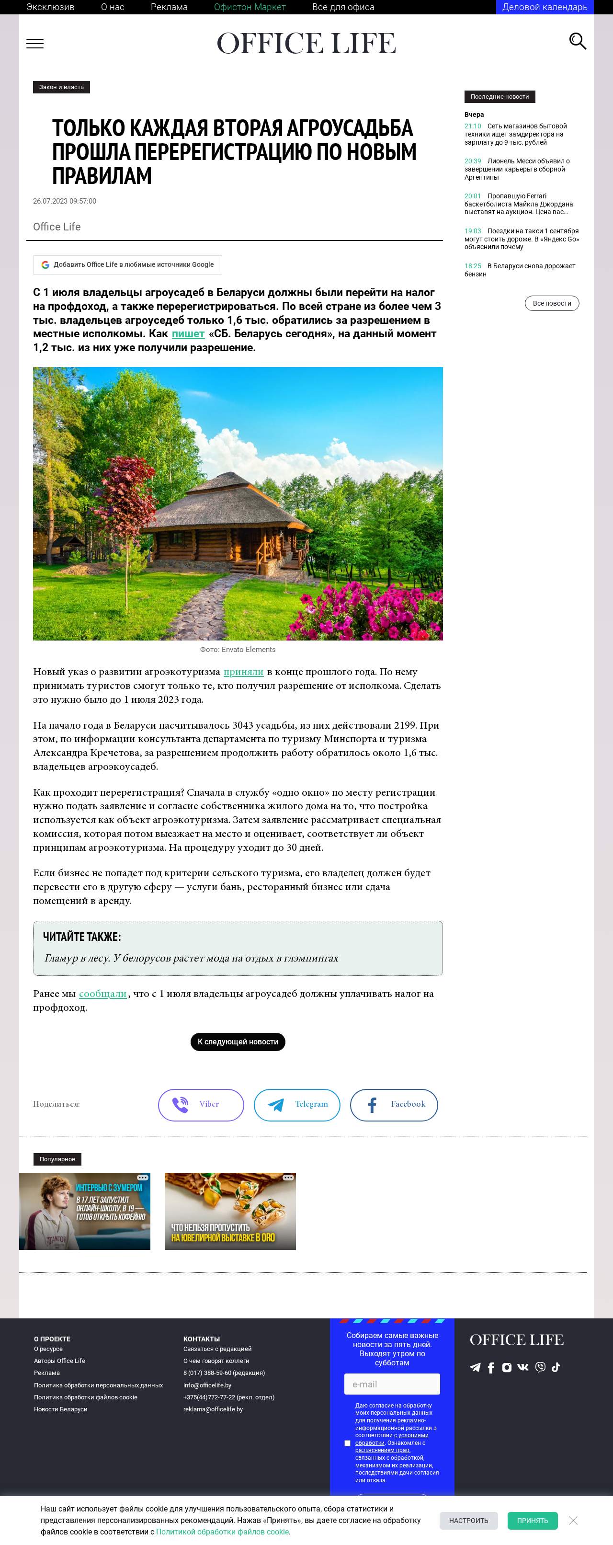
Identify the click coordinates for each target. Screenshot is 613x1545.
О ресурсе (48, 1348)
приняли (244, 672)
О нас (113, 6)
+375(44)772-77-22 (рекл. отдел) (229, 1397)
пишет (188, 333)
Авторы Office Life (59, 1360)
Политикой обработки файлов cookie (222, 1531)
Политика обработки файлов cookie (85, 1397)
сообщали (103, 994)
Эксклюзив (50, 6)
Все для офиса (343, 6)
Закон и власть (61, 87)
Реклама (169, 6)
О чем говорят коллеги (216, 1360)
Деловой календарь (545, 6)
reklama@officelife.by (213, 1409)
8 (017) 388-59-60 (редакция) (224, 1372)
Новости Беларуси (61, 1409)
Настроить (468, 1520)
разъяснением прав (382, 1450)
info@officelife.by (207, 1385)
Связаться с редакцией (217, 1348)
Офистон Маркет (250, 6)
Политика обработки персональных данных (98, 1385)
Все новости (552, 303)
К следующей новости (238, 1041)
